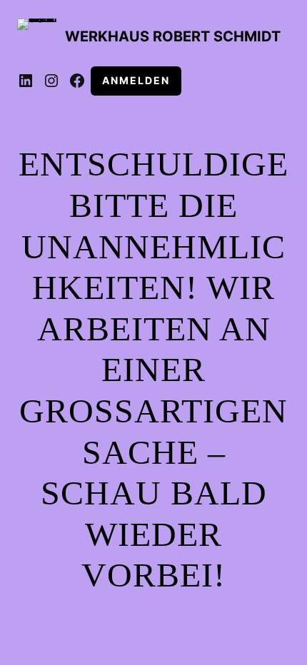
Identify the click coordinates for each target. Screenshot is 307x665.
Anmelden (136, 80)
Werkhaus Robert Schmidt (173, 36)
